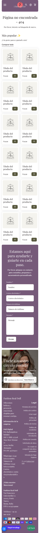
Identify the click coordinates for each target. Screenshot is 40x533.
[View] (10, 56)
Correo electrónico (13, 293)
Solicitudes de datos (29, 443)
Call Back (31, 528)
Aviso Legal (32, 414)
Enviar (11, 339)
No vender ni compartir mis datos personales (29, 449)
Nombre (9, 282)
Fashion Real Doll (12, 398)
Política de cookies (30, 410)
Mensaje (9, 315)
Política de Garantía (29, 439)
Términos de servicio (29, 407)
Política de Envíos (30, 424)
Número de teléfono (13, 304)
